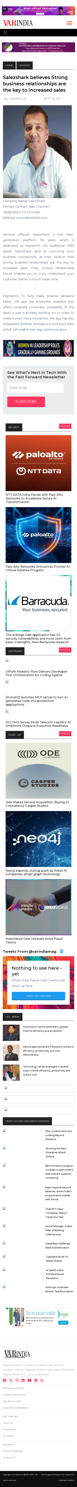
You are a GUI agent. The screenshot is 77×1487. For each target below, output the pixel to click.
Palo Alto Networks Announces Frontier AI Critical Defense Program (38, 568)
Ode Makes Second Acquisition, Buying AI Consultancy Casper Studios (37, 804)
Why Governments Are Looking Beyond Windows (58, 1135)
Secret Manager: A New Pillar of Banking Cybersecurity (58, 1230)
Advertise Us (9, 1429)
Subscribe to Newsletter (15, 1407)
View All (65, 426)
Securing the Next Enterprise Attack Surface (56, 1152)
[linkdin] (24, 1380)
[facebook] (6, 1380)
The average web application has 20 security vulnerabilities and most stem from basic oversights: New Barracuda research (38, 638)
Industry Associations (14, 1394)
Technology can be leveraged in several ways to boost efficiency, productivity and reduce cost (46, 1070)
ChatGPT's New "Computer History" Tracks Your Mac (56, 1213)
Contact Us (9, 1457)
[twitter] (12, 1380)
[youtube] (30, 1380)
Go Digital (8, 1435)
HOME (9, 65)
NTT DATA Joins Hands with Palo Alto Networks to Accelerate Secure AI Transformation (34, 498)
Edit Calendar (10, 1416)
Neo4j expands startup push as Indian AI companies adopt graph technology (36, 872)
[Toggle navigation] (5, 32)
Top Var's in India (12, 1401)
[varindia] (43, 1380)
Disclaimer (8, 1444)
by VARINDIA (15, 99)
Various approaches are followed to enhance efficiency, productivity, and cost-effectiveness (48, 1050)
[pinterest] (37, 1380)
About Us (8, 1422)
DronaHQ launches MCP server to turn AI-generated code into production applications (37, 701)
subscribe (26, 402)
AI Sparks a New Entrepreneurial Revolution (55, 1274)
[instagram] (18, 1380)
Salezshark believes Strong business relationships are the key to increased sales (35, 84)
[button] (69, 22)
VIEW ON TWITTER (38, 995)
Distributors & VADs (13, 1388)
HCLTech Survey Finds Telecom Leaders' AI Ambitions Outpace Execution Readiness (38, 724)
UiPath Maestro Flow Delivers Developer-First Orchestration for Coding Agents (37, 673)
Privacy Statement (13, 1451)
